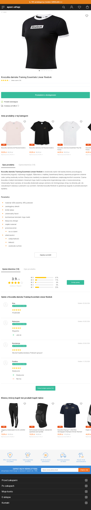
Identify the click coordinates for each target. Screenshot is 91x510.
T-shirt (4, 12)
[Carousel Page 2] (41, 70)
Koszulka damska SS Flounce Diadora (13, 148)
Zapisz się (84, 470)
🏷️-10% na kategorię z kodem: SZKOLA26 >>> (45, 2)
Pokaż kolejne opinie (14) (46, 388)
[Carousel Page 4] (44, 70)
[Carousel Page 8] (51, 70)
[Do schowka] (25, 121)
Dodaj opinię (75, 282)
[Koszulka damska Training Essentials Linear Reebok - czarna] (45, 41)
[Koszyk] (87, 7)
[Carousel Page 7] (49, 70)
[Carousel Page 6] (48, 70)
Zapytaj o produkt (45, 255)
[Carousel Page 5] (46, 70)
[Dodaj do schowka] (87, 16)
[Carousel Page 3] (42, 70)
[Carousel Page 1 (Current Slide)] (39, 70)
